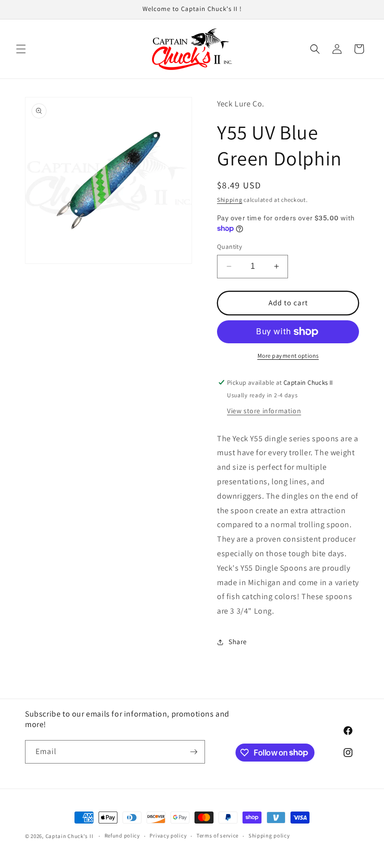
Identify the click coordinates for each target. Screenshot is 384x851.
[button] (21, 49)
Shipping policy (269, 835)
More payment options (288, 355)
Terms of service (217, 835)
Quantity (229, 246)
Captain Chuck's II (70, 836)
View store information (264, 410)
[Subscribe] (193, 752)
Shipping (229, 199)
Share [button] (237, 641)
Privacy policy (168, 835)
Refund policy (122, 835)
